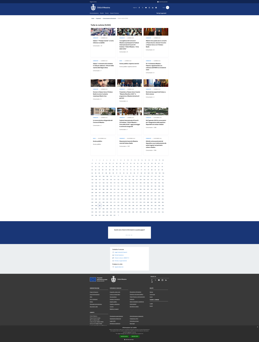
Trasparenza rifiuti (134, 318)
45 (102, 166)
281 (152, 202)
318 (140, 209)
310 (111, 209)
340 (148, 212)
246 (96, 199)
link (142, 333)
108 (103, 176)
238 (140, 196)
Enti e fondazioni (94, 299)
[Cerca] (167, 7)
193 (122, 189)
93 (123, 173)
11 (131, 160)
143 (159, 179)
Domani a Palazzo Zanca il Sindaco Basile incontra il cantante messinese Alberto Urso (103, 94)
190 (111, 189)
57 (144, 166)
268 (103, 202)
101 (152, 173)
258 (140, 199)
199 (144, 189)
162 (155, 183)
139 (144, 179)
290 (111, 205)
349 (107, 215)
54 (134, 166)
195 (129, 189)
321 (152, 209)
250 (111, 199)
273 (122, 202)
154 (126, 183)
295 (129, 205)
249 (107, 199)
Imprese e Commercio (115, 299)
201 (152, 189)
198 (140, 189)
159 (144, 183)
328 (103, 212)
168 (103, 186)
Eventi (151, 306)
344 (163, 212)
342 (155, 212)
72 (123, 170)
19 (159, 160)
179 (144, 186)
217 (137, 192)
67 (106, 170)
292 (118, 205)
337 (137, 212)
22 (95, 163)
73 (127, 170)
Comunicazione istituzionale (109, 18)
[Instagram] (148, 7)
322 (155, 209)
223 (159, 192)
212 (118, 192)
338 (140, 212)
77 (141, 170)
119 (144, 176)
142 (155, 179)
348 (103, 215)
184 (163, 186)
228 (103, 196)
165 (92, 186)
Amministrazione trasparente (136, 316)
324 (163, 209)
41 (162, 163)
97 (137, 173)
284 (163, 202)
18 (156, 160)
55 (137, 166)
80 (151, 170)
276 (133, 202)
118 (140, 176)
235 (129, 196)
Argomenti (98, 18)
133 (122, 179)
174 (126, 186)
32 (130, 163)
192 (118, 189)
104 (163, 173)
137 (137, 179)
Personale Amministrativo (96, 304)
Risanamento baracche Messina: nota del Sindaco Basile (128, 142)
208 (103, 192)
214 (126, 192)
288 (103, 205)
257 (137, 199)
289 (107, 205)
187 (100, 189)
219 (144, 192)
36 (144, 163)
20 (163, 160)
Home (92, 18)
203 (159, 189)
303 (159, 205)
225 (92, 196)
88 (106, 173)
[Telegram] (155, 7)
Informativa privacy (134, 321)
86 (99, 173)
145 (92, 183)
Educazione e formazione (135, 292)
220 (148, 192)
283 (159, 202)
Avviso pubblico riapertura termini (129, 63)
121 (152, 176)
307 (100, 209)
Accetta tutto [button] (124, 336)
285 (92, 205)
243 (159, 196)
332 (118, 212)
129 (107, 179)
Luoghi (151, 303)
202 (155, 189)
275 (129, 202)
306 (96, 209)
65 (99, 170)
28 (116, 163)
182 (155, 186)
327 (100, 212)
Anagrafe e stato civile (115, 292)
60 (155, 166)
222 (155, 192)
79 (148, 170)
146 (96, 183)
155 (129, 183)
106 (96, 176)
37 (148, 163)
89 (109, 173)
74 (130, 170)
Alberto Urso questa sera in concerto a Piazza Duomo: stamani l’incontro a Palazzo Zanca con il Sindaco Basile (156, 44)
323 (159, 209)
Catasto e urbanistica (115, 304)
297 (137, 205)
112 (118, 176)
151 (114, 183)
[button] (129, 339)
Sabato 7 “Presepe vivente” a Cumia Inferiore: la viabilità (103, 42)
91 (116, 173)
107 (100, 176)
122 (155, 176)
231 (114, 196)
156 (133, 183)
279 (144, 202)
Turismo (111, 306)
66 (102, 170)
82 (158, 170)
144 (163, 179)
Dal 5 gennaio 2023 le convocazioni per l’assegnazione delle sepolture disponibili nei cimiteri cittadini (156, 122)
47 (109, 166)
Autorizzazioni (133, 304)
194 (126, 189)
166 (96, 186)
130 (111, 179)
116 (133, 176)
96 (134, 173)
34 (137, 163)
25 (106, 163)
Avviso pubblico (97, 141)
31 (127, 163)
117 (137, 176)
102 (156, 173)
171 (114, 186)
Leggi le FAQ (112, 321)
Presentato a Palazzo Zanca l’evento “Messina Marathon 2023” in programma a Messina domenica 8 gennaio (129, 95)
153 (122, 183)
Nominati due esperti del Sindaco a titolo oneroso (156, 93)
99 (144, 173)
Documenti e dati (94, 306)
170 (111, 186)
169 (107, 186)
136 (133, 179)
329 (107, 212)
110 (111, 176)
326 (96, 212)
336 (133, 212)
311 (114, 209)
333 (122, 212)
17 (152, 160)
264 (163, 199)
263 (159, 199)
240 (148, 196)
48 (113, 166)
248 (103, 199)
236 (133, 196)
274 (126, 202)
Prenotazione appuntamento (116, 316)
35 (141, 163)
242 (155, 196)
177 (137, 186)
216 (133, 192)
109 (107, 176)
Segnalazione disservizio (115, 318)
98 (141, 173)
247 (100, 199)
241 (152, 196)
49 (116, 166)
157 (137, 183)
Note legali (132, 323)
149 (107, 183)
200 (148, 189)
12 (135, 160)
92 (120, 173)
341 (152, 212)
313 (122, 209)
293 (122, 205)
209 (107, 192)
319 (144, 209)
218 (140, 192)
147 (100, 183)
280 (148, 202)
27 (113, 163)
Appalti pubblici (113, 302)
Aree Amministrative (94, 294)
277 (137, 202)
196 (133, 189)
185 (92, 189)
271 (114, 202)
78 (144, 170)
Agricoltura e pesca (134, 306)
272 (118, 202)
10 (127, 160)
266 (96, 202)
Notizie (151, 292)
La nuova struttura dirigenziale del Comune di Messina (103, 121)
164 (163, 183)
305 (92, 209)
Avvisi (120, 60)
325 (92, 212)
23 (99, 163)
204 (163, 189)
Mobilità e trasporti (114, 309)
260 (148, 199)
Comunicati (95, 38)
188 (103, 189)
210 (111, 192)
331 (114, 212)
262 (155, 199)
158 (140, 183)
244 (163, 196)
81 (155, 170)
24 (102, 163)
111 (114, 176)
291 (115, 205)
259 (144, 199)
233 (122, 196)
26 (109, 163)
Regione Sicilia (93, 2)
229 (107, 196)
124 (163, 176)
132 (118, 179)
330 (111, 212)
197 (137, 189)
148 (103, 183)
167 (100, 186)
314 (126, 209)
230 (111, 196)
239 (144, 196)
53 (130, 166)
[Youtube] (145, 7)
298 (141, 205)
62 (162, 166)
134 (126, 179)
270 (111, 202)
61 (158, 166)
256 (133, 199)
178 (140, 186)
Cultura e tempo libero (115, 294)
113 (122, 176)
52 (127, 166)
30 (123, 163)
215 (129, 192)
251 (114, 199)
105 (92, 176)
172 (118, 186)
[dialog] (129, 334)
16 (149, 160)
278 (140, 202)
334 (126, 212)
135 (129, 179)
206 (96, 192)
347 (100, 215)
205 (92, 192)
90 (113, 173)
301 (152, 205)
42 (92, 166)
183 (159, 186)
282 (155, 202)
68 (109, 170)
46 (106, 166)
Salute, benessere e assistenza (137, 302)
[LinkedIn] (152, 7)
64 (95, 170)
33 (134, 163)
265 (92, 202)
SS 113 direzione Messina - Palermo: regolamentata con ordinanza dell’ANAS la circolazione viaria (156, 66)
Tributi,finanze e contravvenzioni (137, 297)
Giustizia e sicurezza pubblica (136, 294)
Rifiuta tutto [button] (135, 336)
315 (129, 209)
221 (152, 192)
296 (133, 205)
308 (103, 209)
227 (100, 196)
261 (152, 199)
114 (126, 176)
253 (122, 199)
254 (126, 199)
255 (129, 199)
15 (145, 160)
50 (120, 166)
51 (123, 166)
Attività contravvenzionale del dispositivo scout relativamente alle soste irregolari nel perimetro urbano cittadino (156, 144)
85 (95, 173)
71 (120, 170)
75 (134, 170)
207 (100, 192)
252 (118, 199)
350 (111, 215)
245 (92, 199)
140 (148, 179)
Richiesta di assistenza (115, 323)
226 (96, 196)
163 (159, 183)
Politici (91, 302)
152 (118, 183)
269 (107, 202)
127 (100, 179)
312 (118, 209)
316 (133, 209)
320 (148, 209)
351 (114, 215)
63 (92, 170)
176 (133, 186)
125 (92, 179)
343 (159, 212)
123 (159, 176)
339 (144, 212)
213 (122, 192)
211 (114, 192)
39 (155, 163)
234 (126, 196)
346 (96, 215)
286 (96, 205)
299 (144, 205)
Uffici (91, 297)
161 (152, 183)
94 (127, 173)
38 (151, 163)
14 (142, 160)
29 (120, 163)
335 (129, 212)
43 (95, 166)
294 (126, 205)
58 (148, 166)
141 (152, 179)
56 (141, 166)
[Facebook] (138, 7)
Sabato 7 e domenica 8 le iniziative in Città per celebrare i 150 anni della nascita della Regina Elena (103, 65)
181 (152, 186)
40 (158, 163)
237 (137, 196)
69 (113, 170)
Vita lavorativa (113, 297)
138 (140, 179)
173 (122, 186)
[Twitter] (142, 7)
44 (99, 166)
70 (116, 170)
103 (159, 173)
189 (107, 189)
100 (148, 173)
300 (148, 205)
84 (92, 173)
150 (111, 183)
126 (96, 179)
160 (148, 183)
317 (137, 209)
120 (148, 176)
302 (155, 205)
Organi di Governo (94, 292)
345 (92, 215)
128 (103, 179)
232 (118, 196)
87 (102, 173)
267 (100, 202)
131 (114, 179)
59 (151, 166)
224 (163, 192)
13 (138, 160)
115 (129, 176)
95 (130, 173)
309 (107, 209)
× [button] (257, 327)
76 (137, 170)
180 (148, 186)
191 (114, 189)
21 (92, 163)
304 (163, 205)
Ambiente (132, 299)
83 (162, 170)
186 (96, 189)
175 (129, 186)
